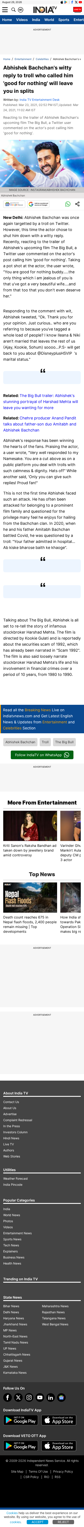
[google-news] (61, 1397)
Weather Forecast (15, 1178)
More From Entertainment (42, 802)
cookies (15, 1522)
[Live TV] (77, 10)
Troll (45, 742)
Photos (8, 1221)
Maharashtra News (55, 1306)
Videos (22, 19)
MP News (10, 1330)
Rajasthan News (53, 1312)
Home (7, 19)
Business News (13, 1257)
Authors (8, 1150)
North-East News (15, 1336)
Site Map (17, 1471)
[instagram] (29, 1397)
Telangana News (53, 1318)
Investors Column (15, 1132)
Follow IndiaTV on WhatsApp (38, 755)
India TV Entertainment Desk (40, 99)
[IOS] (61, 2)
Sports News (12, 1239)
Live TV (8, 1144)
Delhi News (11, 1312)
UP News (9, 1348)
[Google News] (14, 204)
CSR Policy (31, 1477)
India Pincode (12, 1184)
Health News (12, 1263)
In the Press (11, 1126)
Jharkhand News (15, 1324)
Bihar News (11, 1306)
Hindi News (11, 1138)
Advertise (10, 1114)
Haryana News (13, 1318)
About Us (9, 1108)
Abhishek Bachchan (20, 742)
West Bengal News (55, 1324)
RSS (58, 1477)
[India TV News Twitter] (76, 2)
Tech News (11, 1245)
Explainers (10, 1251)
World (49, 19)
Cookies (12, 1513)
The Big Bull (64, 742)
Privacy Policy (63, 1471)
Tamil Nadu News (15, 1342)
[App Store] (58, 1420)
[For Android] (20, 1446)
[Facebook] (7, 1397)
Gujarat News (12, 1360)
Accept (38, 1522)
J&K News (10, 1366)
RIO (46, 1477)
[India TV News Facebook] (72, 2)
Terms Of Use (38, 1471)
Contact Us (11, 1102)
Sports (63, 19)
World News (11, 1215)
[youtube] (40, 1397)
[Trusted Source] (38, 204)
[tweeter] (18, 1397)
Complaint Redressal (17, 1120)
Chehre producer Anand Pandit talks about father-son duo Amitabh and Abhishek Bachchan (39, 424)
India (36, 19)
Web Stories (11, 1156)
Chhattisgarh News (16, 1354)
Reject (63, 1522)
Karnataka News (14, 1372)
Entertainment (23, 59)
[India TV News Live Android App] (20, 1420)
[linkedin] (50, 1397)
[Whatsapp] (67, 204)
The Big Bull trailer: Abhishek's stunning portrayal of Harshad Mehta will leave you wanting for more (40, 401)
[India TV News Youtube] (80, 2)
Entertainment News (17, 1233)
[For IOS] (58, 1446)
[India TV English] (45, 9)
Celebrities (42, 59)
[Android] (65, 2)
